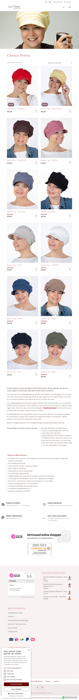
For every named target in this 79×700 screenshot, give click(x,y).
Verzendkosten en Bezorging (18, 620)
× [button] (28, 650)
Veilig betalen (13, 632)
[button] (16, 693)
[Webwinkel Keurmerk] (39, 536)
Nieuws (48, 681)
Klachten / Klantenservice (17, 624)
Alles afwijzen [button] (16, 689)
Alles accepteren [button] (16, 684)
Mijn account (57, 2)
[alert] (16, 673)
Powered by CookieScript (16, 696)
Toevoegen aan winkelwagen (36, 111)
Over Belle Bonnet (37, 681)
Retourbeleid (12, 628)
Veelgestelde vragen (15, 613)
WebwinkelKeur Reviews (41, 698)
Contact (11, 617)
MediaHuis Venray (45, 693)
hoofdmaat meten (50, 408)
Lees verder (15, 664)
